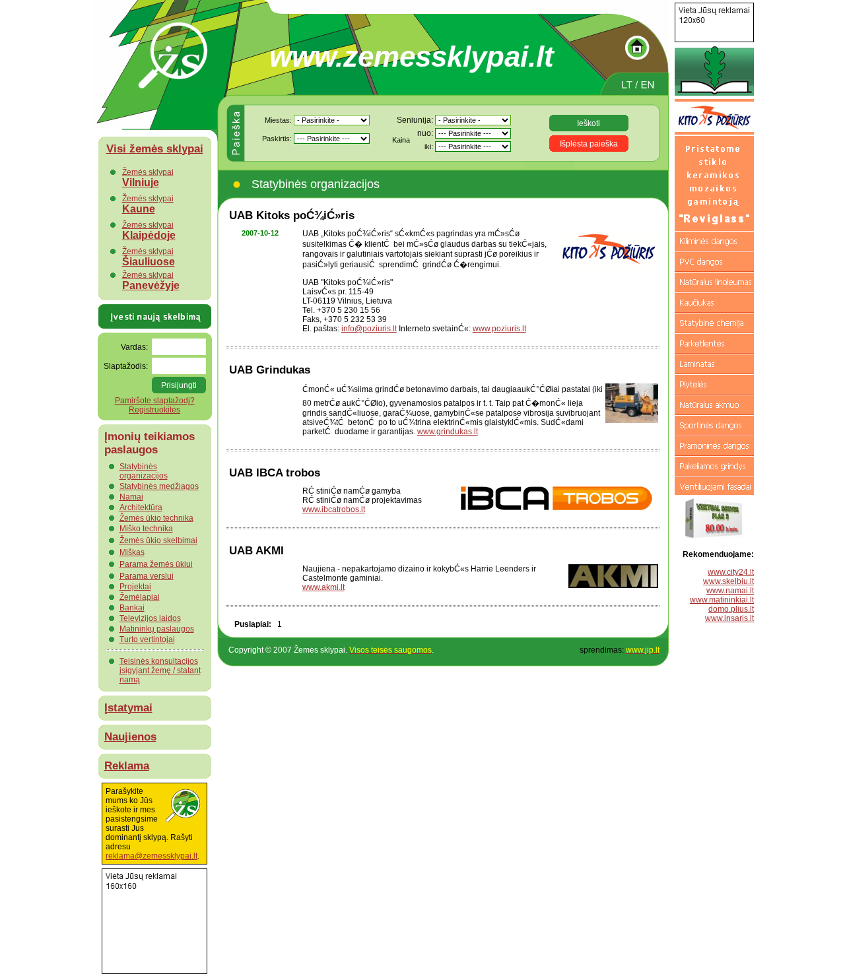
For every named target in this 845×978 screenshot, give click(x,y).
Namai (131, 497)
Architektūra (140, 507)
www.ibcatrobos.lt (333, 509)
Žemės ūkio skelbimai (158, 540)
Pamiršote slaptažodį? (155, 400)
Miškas (132, 552)
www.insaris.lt (729, 618)
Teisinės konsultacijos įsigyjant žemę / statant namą (160, 670)
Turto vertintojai (147, 639)
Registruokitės (154, 409)
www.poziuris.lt (499, 328)
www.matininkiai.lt (722, 599)
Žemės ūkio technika (156, 518)
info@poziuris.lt (369, 328)
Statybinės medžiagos (159, 486)
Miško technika (146, 528)
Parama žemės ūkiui (156, 564)
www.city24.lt (731, 572)
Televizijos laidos (150, 618)
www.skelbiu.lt (728, 581)
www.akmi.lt (323, 587)
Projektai (135, 586)
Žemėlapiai (139, 597)
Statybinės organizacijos (143, 471)
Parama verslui (146, 576)
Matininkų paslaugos (156, 629)
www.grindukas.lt (447, 431)
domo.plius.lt (731, 609)
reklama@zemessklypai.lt (151, 856)
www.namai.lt (730, 590)
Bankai (132, 607)
